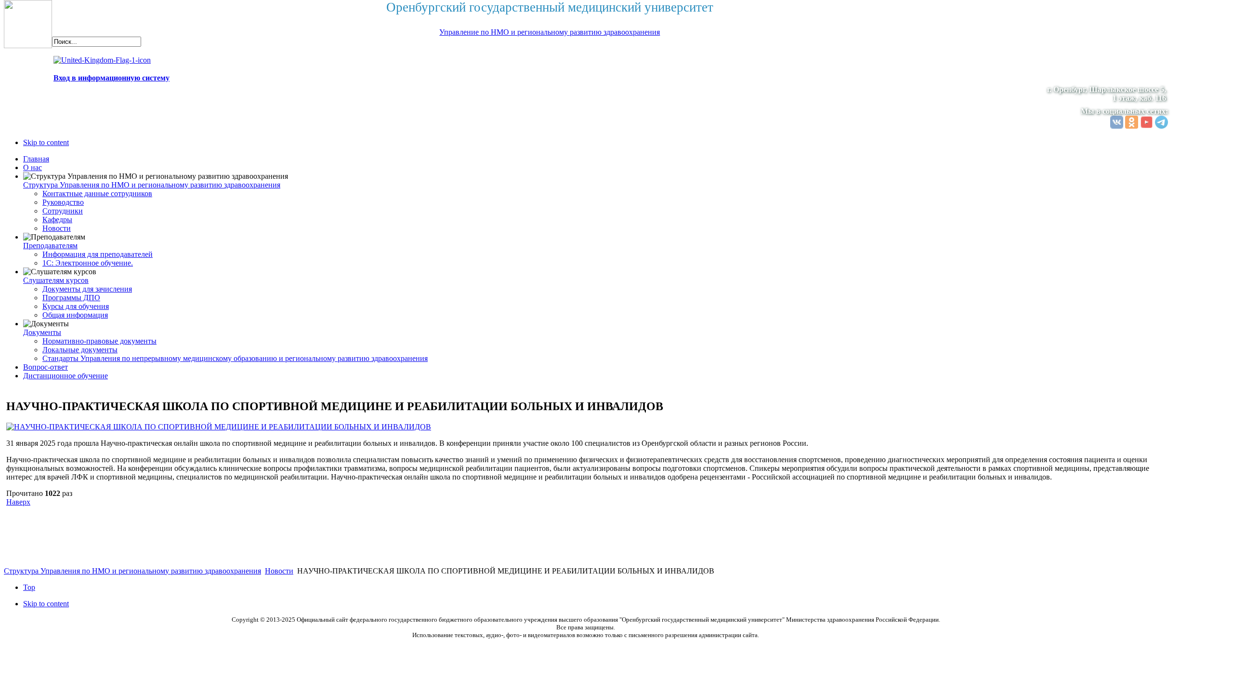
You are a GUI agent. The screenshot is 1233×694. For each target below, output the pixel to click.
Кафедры (57, 219)
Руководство (63, 202)
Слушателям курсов (56, 280)
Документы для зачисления (87, 289)
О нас (32, 167)
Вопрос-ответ (45, 367)
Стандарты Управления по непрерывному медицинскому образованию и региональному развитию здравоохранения (235, 358)
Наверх (18, 502)
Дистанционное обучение (65, 376)
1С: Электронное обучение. (87, 263)
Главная (36, 159)
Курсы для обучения (75, 306)
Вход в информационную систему (111, 78)
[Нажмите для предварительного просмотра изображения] (218, 427)
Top (29, 587)
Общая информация (75, 315)
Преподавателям (50, 245)
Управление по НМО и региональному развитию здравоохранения (549, 32)
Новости (56, 228)
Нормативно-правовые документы (99, 341)
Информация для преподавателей (97, 254)
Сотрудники (62, 211)
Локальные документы (80, 350)
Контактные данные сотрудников (97, 193)
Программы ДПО (71, 298)
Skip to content (46, 142)
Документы (42, 332)
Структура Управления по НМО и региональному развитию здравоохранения (151, 185)
